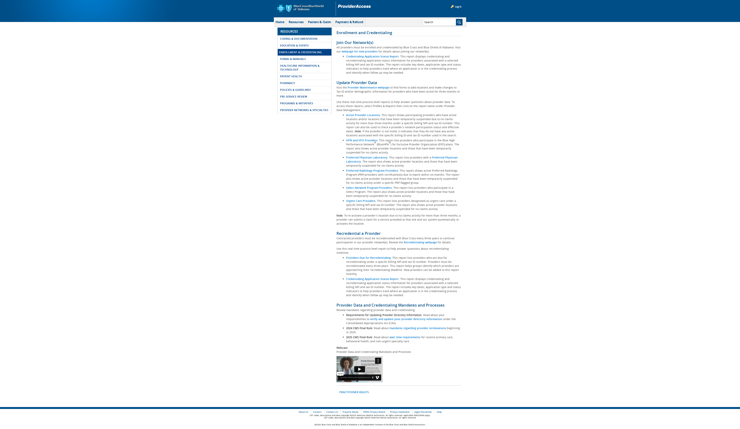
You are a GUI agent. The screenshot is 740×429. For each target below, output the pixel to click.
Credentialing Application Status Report (372, 56)
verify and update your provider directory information (406, 319)
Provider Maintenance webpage (368, 87)
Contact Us (332, 411)
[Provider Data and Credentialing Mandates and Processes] (359, 369)
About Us (303, 411)
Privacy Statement (400, 411)
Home (280, 22)
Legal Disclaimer (423, 411)
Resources (296, 22)
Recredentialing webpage (420, 242)
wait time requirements (404, 337)
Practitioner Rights (354, 392)
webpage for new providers (360, 51)
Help (439, 411)
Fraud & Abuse (350, 411)
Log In (458, 6)
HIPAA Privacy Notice (374, 411)
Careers (317, 411)
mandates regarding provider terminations (417, 328)
